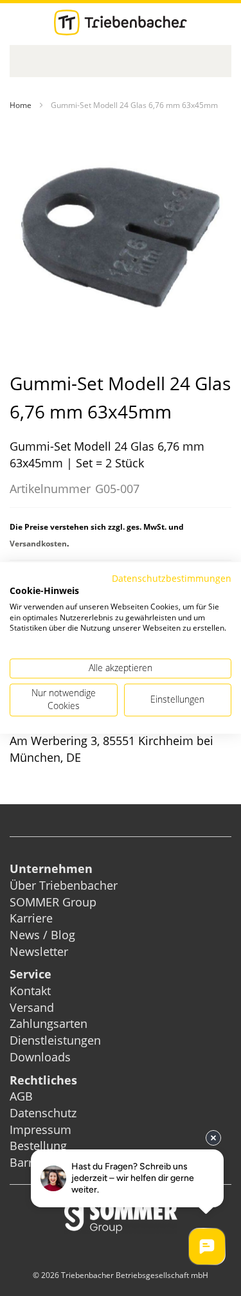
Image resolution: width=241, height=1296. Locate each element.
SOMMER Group (53, 902)
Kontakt (30, 990)
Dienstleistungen (55, 1040)
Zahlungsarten (48, 1023)
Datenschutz (43, 1112)
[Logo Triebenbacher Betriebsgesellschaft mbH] (120, 22)
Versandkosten (38, 543)
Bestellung (38, 1145)
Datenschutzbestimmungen (171, 578)
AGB (21, 1096)
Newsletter (39, 951)
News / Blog (42, 934)
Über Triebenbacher (64, 885)
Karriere (31, 918)
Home (20, 105)
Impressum (40, 1129)
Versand (32, 1007)
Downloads (40, 1057)
